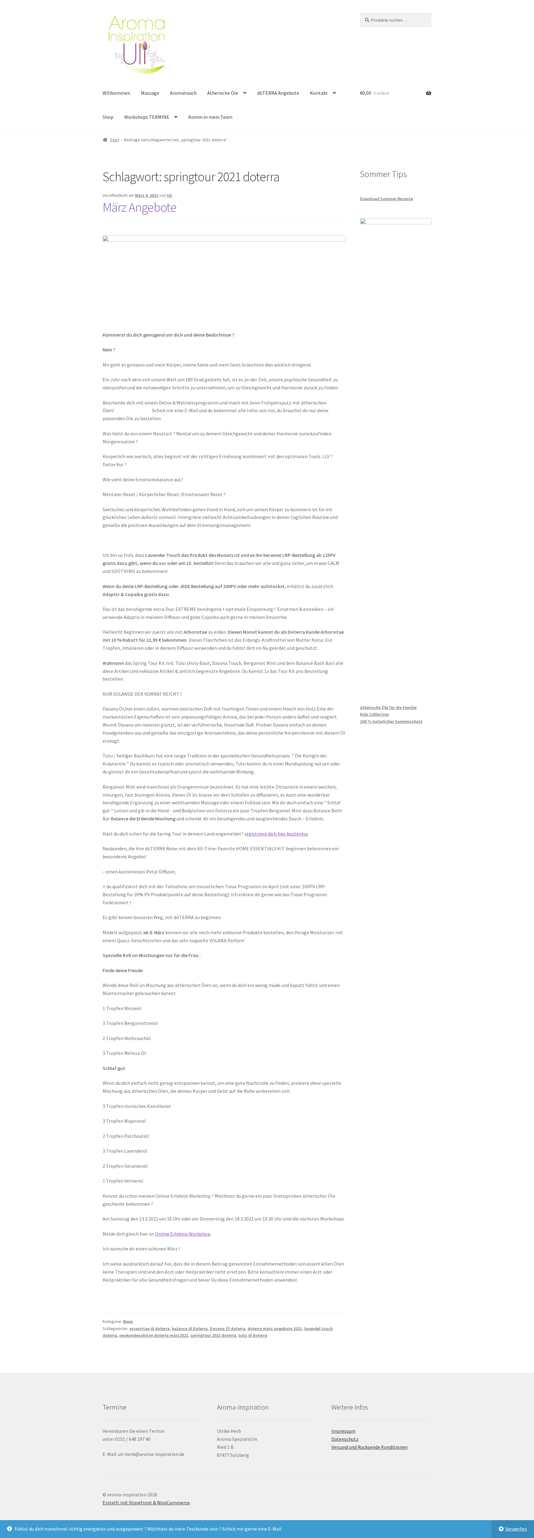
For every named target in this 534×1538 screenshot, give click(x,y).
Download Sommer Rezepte (386, 198)
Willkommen (116, 93)
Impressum (343, 1431)
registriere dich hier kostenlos (276, 834)
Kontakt (319, 93)
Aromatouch (183, 93)
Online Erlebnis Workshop (182, 1234)
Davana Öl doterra (227, 1328)
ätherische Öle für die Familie (388, 707)
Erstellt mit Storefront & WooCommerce (146, 1502)
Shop (108, 117)
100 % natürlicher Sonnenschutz (391, 721)
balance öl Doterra (190, 1328)
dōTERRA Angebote (278, 93)
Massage (150, 93)
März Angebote (139, 207)
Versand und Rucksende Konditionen (369, 1447)
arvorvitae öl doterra (149, 1328)
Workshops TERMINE (146, 117)
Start (114, 140)
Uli (169, 195)
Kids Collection (374, 714)
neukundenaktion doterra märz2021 (153, 1335)
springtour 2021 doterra (213, 1335)
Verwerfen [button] (516, 1529)
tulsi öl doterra (252, 1335)
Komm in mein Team (210, 117)
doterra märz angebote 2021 (275, 1328)
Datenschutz (344, 1439)
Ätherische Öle (222, 93)
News (128, 1321)
